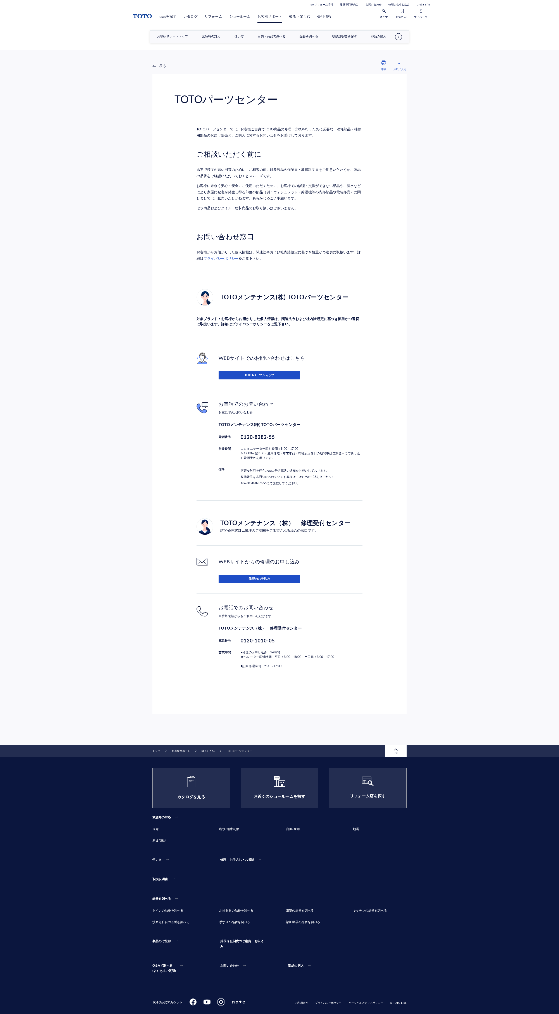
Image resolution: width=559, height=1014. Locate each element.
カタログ (190, 16)
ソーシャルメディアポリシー (366, 1003)
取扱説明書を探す (344, 36)
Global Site (423, 4)
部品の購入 (378, 36)
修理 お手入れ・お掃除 (237, 859)
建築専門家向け (349, 4)
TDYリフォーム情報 (321, 4)
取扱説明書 (160, 879)
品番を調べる (309, 36)
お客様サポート (269, 16)
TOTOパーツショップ (259, 375)
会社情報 (324, 16)
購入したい (208, 751)
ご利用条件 (301, 1003)
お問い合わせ (373, 4)
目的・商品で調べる (272, 36)
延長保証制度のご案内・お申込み (242, 944)
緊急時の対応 (211, 36)
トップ (156, 751)
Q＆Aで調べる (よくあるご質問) (164, 968)
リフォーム (213, 16)
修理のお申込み (259, 578)
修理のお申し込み (399, 4)
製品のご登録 (161, 941)
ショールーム (239, 16)
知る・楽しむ (299, 16)
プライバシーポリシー (221, 258)
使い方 (239, 36)
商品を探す (167, 16)
